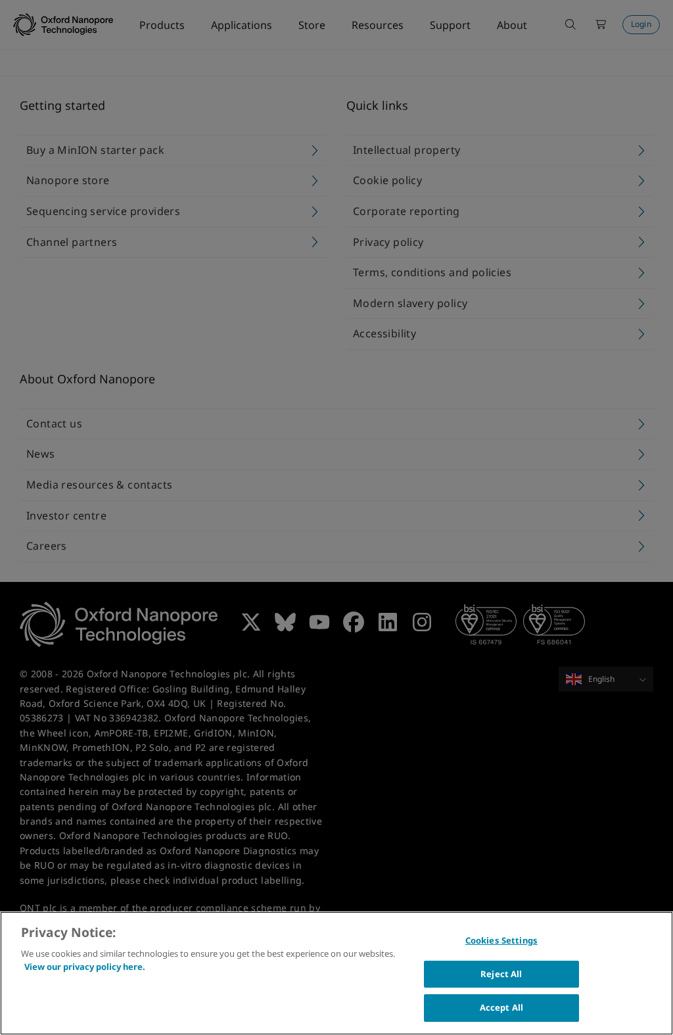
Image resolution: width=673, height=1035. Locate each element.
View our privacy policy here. (84, 967)
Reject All (501, 974)
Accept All (501, 1007)
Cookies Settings (501, 940)
